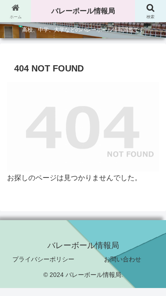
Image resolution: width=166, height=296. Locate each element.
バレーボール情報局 (83, 11)
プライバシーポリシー (43, 259)
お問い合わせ (122, 259)
